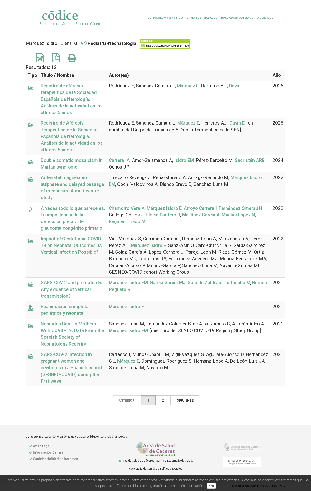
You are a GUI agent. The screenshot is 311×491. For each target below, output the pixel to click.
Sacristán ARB (250, 160)
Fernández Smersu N (240, 208)
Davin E (236, 85)
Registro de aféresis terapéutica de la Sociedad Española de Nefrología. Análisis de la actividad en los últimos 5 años (72, 99)
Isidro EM (184, 160)
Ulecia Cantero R (163, 215)
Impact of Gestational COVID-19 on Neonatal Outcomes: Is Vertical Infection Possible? (72, 245)
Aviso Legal (41, 446)
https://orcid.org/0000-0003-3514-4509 (167, 45)
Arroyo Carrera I (200, 208)
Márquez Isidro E (164, 208)
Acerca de (265, 17)
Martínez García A (201, 215)
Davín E (237, 123)
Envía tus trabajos (202, 17)
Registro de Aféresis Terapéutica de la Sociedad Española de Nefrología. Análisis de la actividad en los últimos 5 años (72, 136)
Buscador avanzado (237, 17)
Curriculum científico (165, 17)
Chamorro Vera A (127, 208)
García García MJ (168, 282)
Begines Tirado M (127, 221)
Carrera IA (119, 160)
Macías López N (238, 215)
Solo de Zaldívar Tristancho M (219, 282)
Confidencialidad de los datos (55, 459)
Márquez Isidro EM (128, 282)
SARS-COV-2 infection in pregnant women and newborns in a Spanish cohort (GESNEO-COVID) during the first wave (71, 368)
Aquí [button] (211, 486)
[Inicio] (119, 460)
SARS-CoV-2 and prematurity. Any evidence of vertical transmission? (71, 289)
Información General (48, 452)
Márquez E (188, 85)
